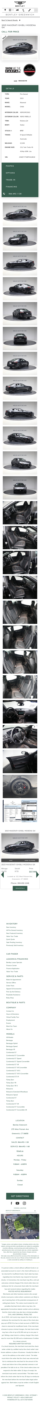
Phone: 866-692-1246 (20, 883)
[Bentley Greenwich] (20, 4)
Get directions (20, 1196)
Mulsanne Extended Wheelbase (17, 1092)
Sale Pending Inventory (14, 942)
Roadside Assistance (13, 995)
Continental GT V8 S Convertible (17, 1073)
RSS (27, 1395)
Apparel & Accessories (13, 989)
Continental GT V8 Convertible (16, 1067)
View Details (20, 888)
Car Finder (12, 954)
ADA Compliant (27, 1397)
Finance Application (12, 968)
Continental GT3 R (12, 1076)
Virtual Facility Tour (12, 1017)
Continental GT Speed (13, 1058)
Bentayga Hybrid (11, 1043)
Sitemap (33, 1395)
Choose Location (20, 1208)
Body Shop (10, 998)
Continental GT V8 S (13, 1070)
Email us (20, 1151)
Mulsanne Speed (12, 1095)
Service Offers (11, 982)
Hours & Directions (12, 1014)
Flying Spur (10, 1080)
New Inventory (11, 927)
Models (10, 1034)
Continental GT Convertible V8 (16, 1110)
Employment (10, 1020)
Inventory (11, 924)
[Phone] (23, 10)
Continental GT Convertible (15, 1055)
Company (11, 1008)
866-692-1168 (24, 1146)
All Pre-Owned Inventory (14, 930)
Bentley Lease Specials (14, 962)
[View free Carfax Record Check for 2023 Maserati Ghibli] (13, 72)
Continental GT (11, 1052)
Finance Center (11, 965)
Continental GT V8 (12, 1064)
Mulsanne (9, 1089)
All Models (9, 1037)
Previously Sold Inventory (14, 945)
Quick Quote (10, 939)
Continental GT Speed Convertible (17, 1061)
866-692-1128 (23, 1142)
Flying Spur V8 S (12, 1086)
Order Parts (10, 986)
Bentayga (9, 1040)
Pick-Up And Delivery (13, 992)
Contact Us (10, 1011)
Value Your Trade (12, 936)
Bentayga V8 (10, 1049)
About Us (9, 1029)
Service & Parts (14, 976)
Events (8, 1023)
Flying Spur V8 (11, 1083)
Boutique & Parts (15, 1003)
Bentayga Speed (11, 1046)
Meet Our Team (11, 1026)
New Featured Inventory (14, 933)
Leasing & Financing (17, 959)
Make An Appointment (13, 979)
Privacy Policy (13, 1397)
